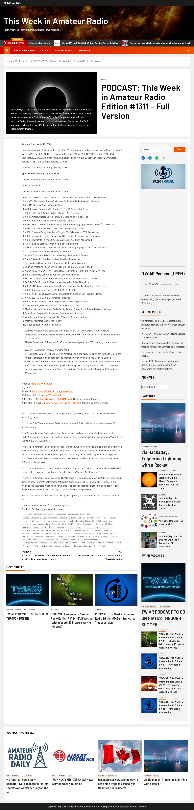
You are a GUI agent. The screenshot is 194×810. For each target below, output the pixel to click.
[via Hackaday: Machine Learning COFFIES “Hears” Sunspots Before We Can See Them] (149, 479)
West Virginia (54, 546)
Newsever (126, 806)
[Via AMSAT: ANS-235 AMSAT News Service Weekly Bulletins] (74, 756)
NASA (56, 533)
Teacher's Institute (90, 540)
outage (60, 537)
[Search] (188, 50)
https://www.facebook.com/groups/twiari (52, 391)
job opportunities (44, 530)
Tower (61, 543)
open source (50, 537)
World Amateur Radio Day (81, 546)
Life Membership (81, 530)
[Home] (6, 51)
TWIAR (83, 543)
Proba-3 (95, 537)
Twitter (91, 543)
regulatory (26, 540)
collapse (26, 521)
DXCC (98, 521)
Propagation (106, 537)
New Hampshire (80, 533)
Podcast (104, 79)
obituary (113, 533)
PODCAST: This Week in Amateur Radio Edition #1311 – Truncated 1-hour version (46, 555)
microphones (46, 533)
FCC (64, 524)
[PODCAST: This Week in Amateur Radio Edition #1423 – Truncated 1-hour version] (149, 705)
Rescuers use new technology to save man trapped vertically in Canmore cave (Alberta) (141, 43)
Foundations (88, 524)
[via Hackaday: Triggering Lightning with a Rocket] (163, 423)
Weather (153, 446)
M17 (111, 530)
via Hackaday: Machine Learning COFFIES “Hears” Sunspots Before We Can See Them (170, 481)
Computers (163, 517)
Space (175, 470)
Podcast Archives (23, 50)
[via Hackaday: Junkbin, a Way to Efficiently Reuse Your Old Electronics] (149, 540)
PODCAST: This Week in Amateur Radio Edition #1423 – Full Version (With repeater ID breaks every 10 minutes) (171, 685)
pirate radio (70, 537)
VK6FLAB (100, 543)
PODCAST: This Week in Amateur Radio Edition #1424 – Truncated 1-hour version (115, 618)
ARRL (89, 515)
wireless (65, 546)
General (101, 775)
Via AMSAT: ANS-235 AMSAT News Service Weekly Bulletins (61, 43)
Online (25, 537)
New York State (95, 533)
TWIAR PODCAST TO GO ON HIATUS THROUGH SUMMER (163, 618)
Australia (63, 518)
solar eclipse (48, 540)
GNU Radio (109, 524)
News (105, 533)
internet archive (28, 530)
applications (73, 515)
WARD (35, 546)
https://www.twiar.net (41, 383)
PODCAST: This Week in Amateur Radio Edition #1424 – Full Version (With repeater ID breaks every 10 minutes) (171, 640)
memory (35, 533)
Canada (113, 518)
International (111, 775)
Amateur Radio (40, 515)
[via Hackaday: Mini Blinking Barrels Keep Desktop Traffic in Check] (149, 502)
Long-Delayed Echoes (99, 530)
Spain (72, 540)
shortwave (37, 540)
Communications (39, 521)
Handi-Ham (50, 527)
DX (93, 521)
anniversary (61, 515)
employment (108, 521)
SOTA (58, 540)
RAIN (115, 537)
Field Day (71, 524)
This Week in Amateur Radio (56, 21)
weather (43, 546)
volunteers (110, 543)
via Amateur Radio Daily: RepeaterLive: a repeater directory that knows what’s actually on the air (163, 325)
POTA (88, 537)
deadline (62, 521)
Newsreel (10, 610)
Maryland (26, 533)
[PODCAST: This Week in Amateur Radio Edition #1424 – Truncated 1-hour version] (116, 590)
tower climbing (72, 543)
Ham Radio (27, 527)
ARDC (82, 515)
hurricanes (89, 527)
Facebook (56, 524)
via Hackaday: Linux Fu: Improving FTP (170, 522)
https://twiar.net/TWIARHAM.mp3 (55, 399)
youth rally (101, 546)
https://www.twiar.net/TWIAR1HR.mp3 (61, 403)
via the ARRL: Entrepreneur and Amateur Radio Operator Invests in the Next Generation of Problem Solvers (161, 365)
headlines (70, 527)
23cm (29, 515)
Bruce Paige (103, 518)
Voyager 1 (26, 546)
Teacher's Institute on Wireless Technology (39, 543)
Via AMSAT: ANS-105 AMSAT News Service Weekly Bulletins (100, 555)
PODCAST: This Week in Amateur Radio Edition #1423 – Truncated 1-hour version (170, 707)
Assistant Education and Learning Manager (40, 518)
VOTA (118, 543)
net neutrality (66, 533)
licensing (68, 530)
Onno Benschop (36, 537)
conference (52, 521)
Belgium (72, 518)
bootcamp (91, 518)
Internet (106, 527)
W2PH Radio (85, 50)
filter (79, 524)
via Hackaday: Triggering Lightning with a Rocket (161, 458)
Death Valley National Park (79, 521)
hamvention (38, 527)
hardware (60, 527)
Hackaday (145, 446)
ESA (48, 524)
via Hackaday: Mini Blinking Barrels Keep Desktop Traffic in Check (169, 503)
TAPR (79, 540)
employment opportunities (33, 524)
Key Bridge (57, 530)
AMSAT (51, 515)
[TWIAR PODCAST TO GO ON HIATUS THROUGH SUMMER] (27, 590)
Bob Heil (81, 518)
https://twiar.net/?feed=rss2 (47, 395)
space (65, 540)
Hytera (97, 527)
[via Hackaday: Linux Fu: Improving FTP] (149, 521)
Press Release (29, 610)
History (79, 527)
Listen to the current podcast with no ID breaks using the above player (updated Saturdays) (161, 299)
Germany (99, 524)
